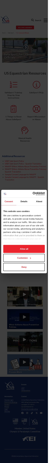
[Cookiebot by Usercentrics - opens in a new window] (33, 194)
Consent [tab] (9, 201)
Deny (24, 267)
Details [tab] (24, 201)
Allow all (24, 249)
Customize (22, 258)
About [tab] (39, 201)
